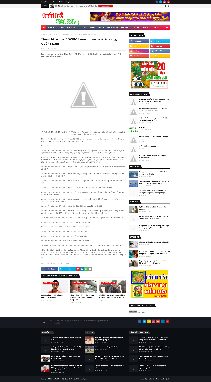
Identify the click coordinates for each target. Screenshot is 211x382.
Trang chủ (44, 34)
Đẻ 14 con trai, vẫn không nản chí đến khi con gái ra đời (66, 357)
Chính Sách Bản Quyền (63, 2)
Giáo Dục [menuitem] (146, 27)
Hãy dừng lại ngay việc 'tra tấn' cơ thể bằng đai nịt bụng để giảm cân (153, 262)
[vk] (160, 51)
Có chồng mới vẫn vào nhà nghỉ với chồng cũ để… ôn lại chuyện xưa (154, 110)
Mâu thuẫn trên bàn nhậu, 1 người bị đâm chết (52, 296)
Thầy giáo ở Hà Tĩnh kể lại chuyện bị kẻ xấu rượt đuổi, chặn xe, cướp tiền (83, 297)
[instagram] (164, 1)
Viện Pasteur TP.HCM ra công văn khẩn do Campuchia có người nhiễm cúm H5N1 (154, 252)
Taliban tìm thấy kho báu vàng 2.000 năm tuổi (66, 338)
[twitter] (160, 1)
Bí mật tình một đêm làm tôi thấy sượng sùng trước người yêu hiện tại (110, 357)
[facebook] (157, 1)
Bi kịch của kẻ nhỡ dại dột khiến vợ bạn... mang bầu (154, 138)
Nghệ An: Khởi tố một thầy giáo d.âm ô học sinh (153, 208)
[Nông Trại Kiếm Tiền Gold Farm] (130, 21)
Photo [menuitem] (156, 27)
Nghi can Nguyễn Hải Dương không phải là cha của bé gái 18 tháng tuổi (154, 100)
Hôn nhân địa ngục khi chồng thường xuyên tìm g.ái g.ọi (109, 338)
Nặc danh (46, 48)
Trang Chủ (44, 2)
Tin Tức (59, 263)
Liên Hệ (52, 2)
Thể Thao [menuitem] (136, 27)
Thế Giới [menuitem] (60, 27)
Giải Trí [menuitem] (101, 27)
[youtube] (139, 56)
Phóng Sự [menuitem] (125, 27)
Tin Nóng (53, 263)
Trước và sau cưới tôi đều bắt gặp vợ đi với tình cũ (109, 367)
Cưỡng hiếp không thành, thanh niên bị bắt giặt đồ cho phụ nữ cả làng (66, 348)
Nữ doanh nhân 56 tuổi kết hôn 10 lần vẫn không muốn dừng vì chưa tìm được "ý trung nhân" (66, 368)
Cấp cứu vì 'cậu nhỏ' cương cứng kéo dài (154, 242)
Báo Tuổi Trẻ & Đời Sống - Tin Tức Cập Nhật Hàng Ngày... (70, 379)
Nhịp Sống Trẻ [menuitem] (112, 27)
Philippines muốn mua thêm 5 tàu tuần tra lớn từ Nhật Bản (153, 173)
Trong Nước (52, 34)
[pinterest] (168, 1)
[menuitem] (43, 27)
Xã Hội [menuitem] (92, 27)
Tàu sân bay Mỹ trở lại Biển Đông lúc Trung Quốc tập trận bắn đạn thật (152, 192)
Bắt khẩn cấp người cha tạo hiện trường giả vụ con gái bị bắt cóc (76, 6)
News (47, 263)
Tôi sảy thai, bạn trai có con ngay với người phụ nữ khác (152, 367)
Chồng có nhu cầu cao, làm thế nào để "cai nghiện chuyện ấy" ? (153, 119)
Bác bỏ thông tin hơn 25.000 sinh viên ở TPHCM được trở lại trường (153, 217)
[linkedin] (163, 321)
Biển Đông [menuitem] (71, 27)
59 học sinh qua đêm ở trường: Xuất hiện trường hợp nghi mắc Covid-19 (154, 227)
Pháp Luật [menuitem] (83, 27)
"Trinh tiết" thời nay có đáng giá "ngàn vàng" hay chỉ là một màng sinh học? (153, 338)
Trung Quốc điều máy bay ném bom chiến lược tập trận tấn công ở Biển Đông (154, 182)
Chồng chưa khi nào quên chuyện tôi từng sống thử (152, 156)
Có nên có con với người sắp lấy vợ (107, 347)
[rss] (139, 46)
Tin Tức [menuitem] (51, 27)
